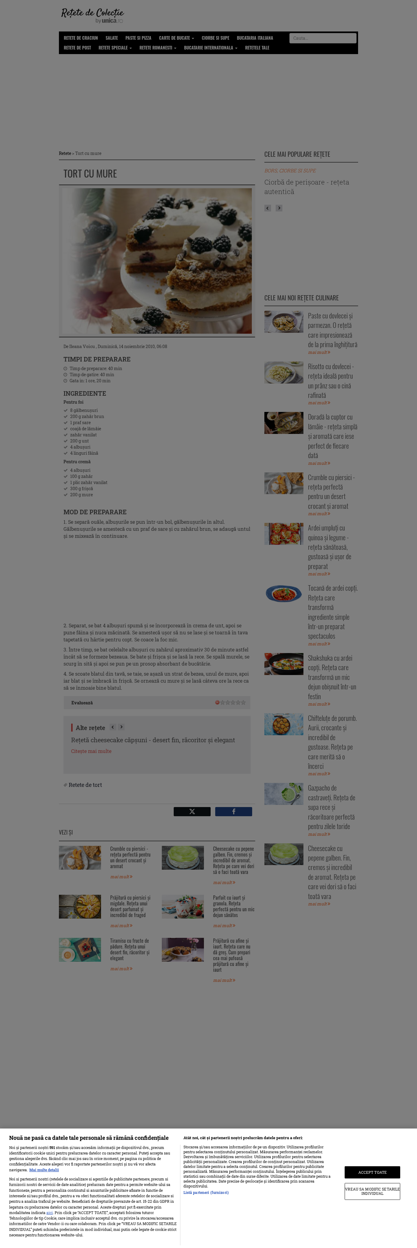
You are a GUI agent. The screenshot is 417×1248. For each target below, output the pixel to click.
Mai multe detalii (44, 1169)
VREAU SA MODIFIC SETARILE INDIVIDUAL (372, 1191)
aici (49, 1212)
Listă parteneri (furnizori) (206, 1192)
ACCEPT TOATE (372, 1172)
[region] (208, 1188)
